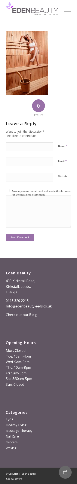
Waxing (11, 448)
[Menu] (65, 8)
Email (62, 161)
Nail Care (12, 436)
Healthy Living (16, 425)
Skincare (12, 442)
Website (63, 176)
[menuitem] (13, 479)
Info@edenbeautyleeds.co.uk (29, 306)
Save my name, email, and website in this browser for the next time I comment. (41, 193)
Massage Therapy (19, 430)
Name (62, 146)
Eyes (9, 419)
